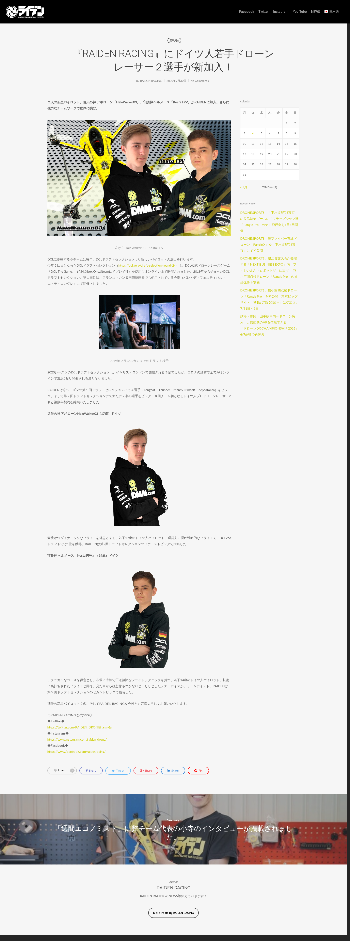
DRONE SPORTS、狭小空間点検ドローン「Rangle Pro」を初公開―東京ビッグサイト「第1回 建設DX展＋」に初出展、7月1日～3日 (269, 299)
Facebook (246, 12)
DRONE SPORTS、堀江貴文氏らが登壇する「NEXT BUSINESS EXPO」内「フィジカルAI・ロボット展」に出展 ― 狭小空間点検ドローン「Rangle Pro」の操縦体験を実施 (269, 270)
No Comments (200, 80)
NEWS (315, 12)
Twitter (263, 12)
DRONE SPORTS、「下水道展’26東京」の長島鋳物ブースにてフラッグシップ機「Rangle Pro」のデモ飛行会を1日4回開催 (269, 222)
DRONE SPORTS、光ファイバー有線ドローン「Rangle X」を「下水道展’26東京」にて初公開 (268, 244)
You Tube (300, 12)
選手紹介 (174, 40)
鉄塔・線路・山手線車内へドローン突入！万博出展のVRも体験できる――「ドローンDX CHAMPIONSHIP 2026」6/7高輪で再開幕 (269, 325)
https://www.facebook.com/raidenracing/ (76, 751)
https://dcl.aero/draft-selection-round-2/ (146, 265)
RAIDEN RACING (151, 80)
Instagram (280, 12)
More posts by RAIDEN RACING (173, 912)
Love (65, 770)
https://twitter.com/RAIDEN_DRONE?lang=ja (79, 727)
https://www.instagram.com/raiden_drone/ (77, 739)
